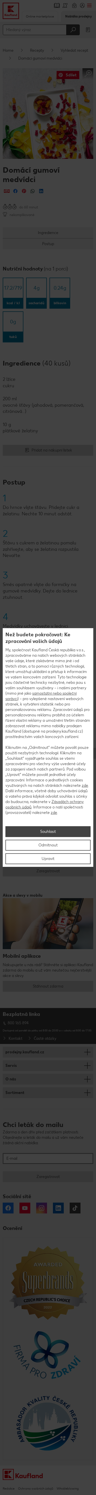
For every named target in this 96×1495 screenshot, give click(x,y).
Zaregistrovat (48, 871)
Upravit (48, 858)
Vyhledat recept (74, 50)
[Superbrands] (48, 1282)
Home (8, 50)
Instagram (41, 1208)
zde (85, 785)
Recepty (37, 50)
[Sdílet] (7, 191)
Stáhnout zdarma (48, 986)
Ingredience (48, 232)
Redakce (9, 1488)
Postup (48, 243)
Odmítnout (48, 845)
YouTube (24, 1208)
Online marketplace (40, 16)
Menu (89, 5)
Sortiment (14, 1092)
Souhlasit (48, 831)
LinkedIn (58, 1208)
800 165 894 (18, 1023)
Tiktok (75, 1208)
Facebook (8, 1208)
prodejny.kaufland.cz (24, 1052)
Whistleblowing (68, 1488)
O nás (10, 1079)
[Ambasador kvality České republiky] (48, 1423)
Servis (11, 1065)
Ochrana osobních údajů (35, 1488)
